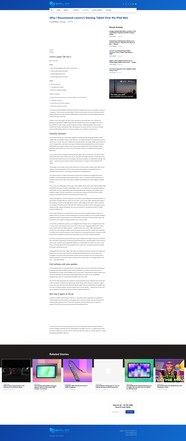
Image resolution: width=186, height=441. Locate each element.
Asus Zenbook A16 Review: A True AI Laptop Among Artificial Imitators (107, 386)
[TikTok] (128, 4)
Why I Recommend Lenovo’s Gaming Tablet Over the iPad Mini (69, 97)
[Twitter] (133, 4)
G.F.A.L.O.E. (55, 21)
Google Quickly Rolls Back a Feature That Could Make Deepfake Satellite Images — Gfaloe (122, 32)
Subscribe (130, 411)
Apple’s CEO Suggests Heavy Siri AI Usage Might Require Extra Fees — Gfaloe (122, 61)
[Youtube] (136, 4)
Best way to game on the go (59, 106)
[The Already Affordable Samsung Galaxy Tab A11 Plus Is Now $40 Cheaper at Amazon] (47, 370)
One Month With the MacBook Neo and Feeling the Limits (169, 386)
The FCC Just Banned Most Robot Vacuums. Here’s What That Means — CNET (121, 52)
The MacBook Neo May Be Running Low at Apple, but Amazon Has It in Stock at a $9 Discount (139, 387)
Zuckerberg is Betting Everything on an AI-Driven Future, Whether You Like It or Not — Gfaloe (122, 42)
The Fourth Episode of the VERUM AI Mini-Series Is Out (122, 69)
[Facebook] (123, 4)
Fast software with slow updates (60, 103)
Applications (112, 72)
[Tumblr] (131, 4)
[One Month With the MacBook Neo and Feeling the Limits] (169, 370)
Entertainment (113, 36)
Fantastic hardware (56, 100)
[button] (51, 10)
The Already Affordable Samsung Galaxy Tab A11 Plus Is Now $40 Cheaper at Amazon (45, 387)
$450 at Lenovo (53, 60)
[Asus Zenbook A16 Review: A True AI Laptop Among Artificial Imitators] (108, 370)
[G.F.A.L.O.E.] (50, 21)
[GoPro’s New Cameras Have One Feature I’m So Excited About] (16, 370)
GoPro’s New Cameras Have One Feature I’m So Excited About (14, 386)
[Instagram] (126, 4)
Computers (70, 21)
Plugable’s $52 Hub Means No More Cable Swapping (76, 386)
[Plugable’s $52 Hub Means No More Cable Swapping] (77, 370)
